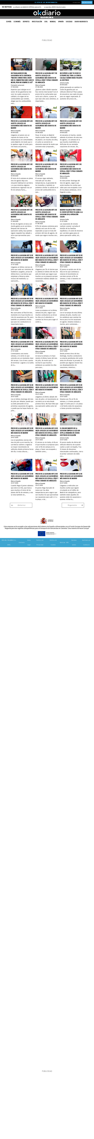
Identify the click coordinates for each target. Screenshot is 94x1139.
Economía (17, 22)
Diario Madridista (81, 22)
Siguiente (72, 505)
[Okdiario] (47, 13)
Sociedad (69, 22)
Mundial (53, 22)
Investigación (37, 22)
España (8, 22)
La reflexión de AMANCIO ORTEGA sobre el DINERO (28, 7)
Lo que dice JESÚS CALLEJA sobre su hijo (57, 7)
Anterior (22, 505)
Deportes (26, 22)
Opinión (61, 22)
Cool (46, 22)
